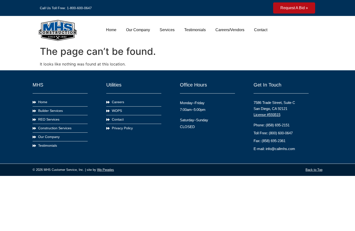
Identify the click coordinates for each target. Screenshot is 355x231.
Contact (260, 30)
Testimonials (195, 30)
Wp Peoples (105, 170)
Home (111, 30)
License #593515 (267, 115)
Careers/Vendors (229, 30)
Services (167, 30)
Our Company (138, 30)
